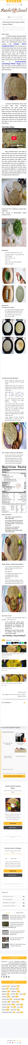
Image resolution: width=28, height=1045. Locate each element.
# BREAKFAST (9, 640)
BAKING (3, 988)
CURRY (20, 994)
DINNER (13, 996)
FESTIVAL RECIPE (17, 999)
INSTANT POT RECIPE (6, 1004)
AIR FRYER (4, 986)
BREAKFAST (6, 28)
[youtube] (20, 1)
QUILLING (4, 1007)
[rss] (15, 1)
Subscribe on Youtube (9, 902)
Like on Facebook (7, 899)
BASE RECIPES (13, 988)
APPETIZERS (13, 986)
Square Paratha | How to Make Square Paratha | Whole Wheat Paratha (13, 654)
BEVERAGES (4, 991)
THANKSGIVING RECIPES (7, 1012)
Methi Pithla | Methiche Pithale (9, 668)
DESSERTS (4, 996)
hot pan (21, 119)
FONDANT (13, 1001)
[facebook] (7, 1)
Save (17, 643)
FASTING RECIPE (5, 999)
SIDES (18, 1007)
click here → (4, 974)
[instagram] (10, 1)
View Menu (13, 823)
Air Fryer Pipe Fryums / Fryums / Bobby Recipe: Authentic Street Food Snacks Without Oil (18, 917)
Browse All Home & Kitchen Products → (14, 776)
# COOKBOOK (16, 640)
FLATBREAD (18, 28)
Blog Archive (20, 912)
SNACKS (3, 1009)
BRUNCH (4, 994)
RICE (12, 1007)
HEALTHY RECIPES (13, 30)
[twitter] (18, 1)
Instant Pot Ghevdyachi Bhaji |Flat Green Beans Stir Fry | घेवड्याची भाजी (17, 932)
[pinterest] (13, 1)
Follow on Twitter (8, 896)
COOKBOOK (12, 28)
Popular (8, 912)
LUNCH (17, 1004)
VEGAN (19, 30)
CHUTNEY (13, 994)
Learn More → (13, 827)
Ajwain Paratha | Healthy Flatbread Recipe (12, 683)
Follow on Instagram (9, 905)
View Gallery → (13, 875)
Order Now (13, 871)
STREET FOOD (13, 1009)
